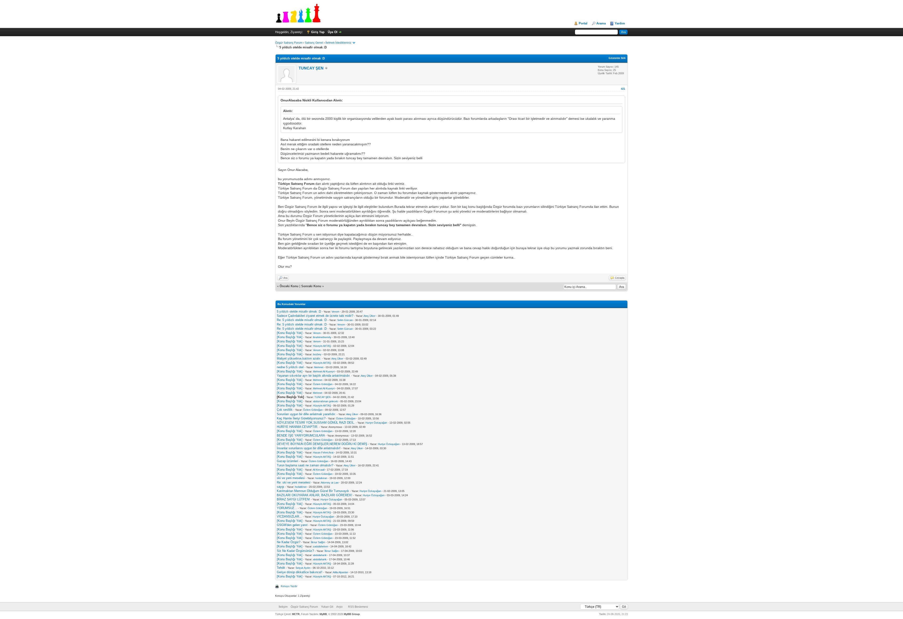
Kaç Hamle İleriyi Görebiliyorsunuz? (301, 418)
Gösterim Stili (617, 58)
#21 (623, 88)
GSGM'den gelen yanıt (292, 525)
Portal (583, 23)
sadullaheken (320, 546)
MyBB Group (352, 614)
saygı (280, 486)
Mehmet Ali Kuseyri (324, 371)
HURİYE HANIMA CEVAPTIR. (297, 427)
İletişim (283, 606)
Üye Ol (332, 32)
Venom (335, 311)
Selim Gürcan (345, 320)
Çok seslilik (285, 409)
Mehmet (318, 367)
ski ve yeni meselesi (291, 478)
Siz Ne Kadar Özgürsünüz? (295, 551)
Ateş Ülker (370, 315)
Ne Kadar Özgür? (288, 542)
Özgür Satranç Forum (288, 42)
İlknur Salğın (318, 542)
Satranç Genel (314, 42)
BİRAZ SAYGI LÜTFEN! (293, 499)
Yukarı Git (327, 606)
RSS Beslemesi (358, 606)
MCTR (296, 614)
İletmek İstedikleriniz (338, 42)
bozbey (317, 354)
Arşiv (339, 606)
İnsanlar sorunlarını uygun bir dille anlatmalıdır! (309, 448)
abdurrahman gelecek (325, 401)
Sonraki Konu (311, 286)
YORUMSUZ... (287, 508)
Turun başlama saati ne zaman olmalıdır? (305, 465)
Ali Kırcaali (319, 469)
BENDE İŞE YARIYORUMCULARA (301, 435)
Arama (601, 23)
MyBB (323, 614)
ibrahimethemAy (322, 337)
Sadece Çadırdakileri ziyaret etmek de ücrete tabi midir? (315, 315)
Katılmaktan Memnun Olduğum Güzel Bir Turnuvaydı (313, 491)
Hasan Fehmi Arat (323, 452)
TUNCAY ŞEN (311, 68)
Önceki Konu (289, 286)
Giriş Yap (318, 32)
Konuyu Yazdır (289, 586)
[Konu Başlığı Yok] (289, 333)
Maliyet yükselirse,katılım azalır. (299, 358)
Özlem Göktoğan (323, 384)
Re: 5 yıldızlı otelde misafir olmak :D (302, 320)
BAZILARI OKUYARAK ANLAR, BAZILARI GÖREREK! (314, 495)
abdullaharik (320, 555)
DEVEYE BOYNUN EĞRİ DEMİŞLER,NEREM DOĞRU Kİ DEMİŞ (322, 444)
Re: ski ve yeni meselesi (293, 482)
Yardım (620, 23)
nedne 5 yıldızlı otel (290, 367)
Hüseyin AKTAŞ (322, 345)
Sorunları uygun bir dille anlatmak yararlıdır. (306, 414)
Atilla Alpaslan (340, 572)
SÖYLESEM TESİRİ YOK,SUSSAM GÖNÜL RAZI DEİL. (316, 422)
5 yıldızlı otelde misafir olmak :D (299, 311)
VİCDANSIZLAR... (289, 516)
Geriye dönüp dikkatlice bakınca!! (299, 572)
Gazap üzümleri (287, 461)
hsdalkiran (321, 478)
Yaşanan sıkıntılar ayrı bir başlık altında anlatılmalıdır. (313, 375)
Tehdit (281, 567)
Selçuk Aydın (303, 567)
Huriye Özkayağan (376, 422)
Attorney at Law (330, 482)
